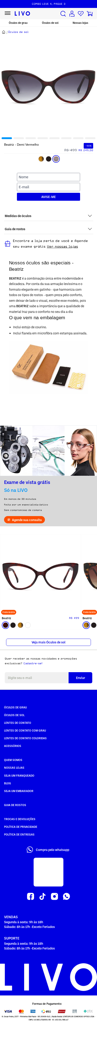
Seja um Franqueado (19, 775)
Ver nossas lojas (62, 246)
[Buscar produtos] (63, 14)
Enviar (80, 678)
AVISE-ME (48, 197)
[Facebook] (30, 896)
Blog (7, 783)
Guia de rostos (15, 805)
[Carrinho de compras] (89, 14)
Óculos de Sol (14, 715)
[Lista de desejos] (80, 14)
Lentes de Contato (17, 723)
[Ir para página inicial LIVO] (22, 14)
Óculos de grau (18, 22)
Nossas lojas (80, 22)
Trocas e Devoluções (19, 819)
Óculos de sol (50, 22)
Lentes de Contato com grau (25, 730)
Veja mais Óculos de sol (48, 642)
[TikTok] (42, 896)
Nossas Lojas (14, 767)
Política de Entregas (19, 834)
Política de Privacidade (20, 826)
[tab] (7, 138)
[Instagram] (54, 896)
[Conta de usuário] (72, 14)
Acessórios (12, 746)
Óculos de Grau (15, 707)
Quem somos (13, 760)
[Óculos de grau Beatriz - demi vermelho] (40, 574)
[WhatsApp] (66, 896)
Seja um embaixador (18, 791)
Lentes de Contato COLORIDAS (25, 738)
